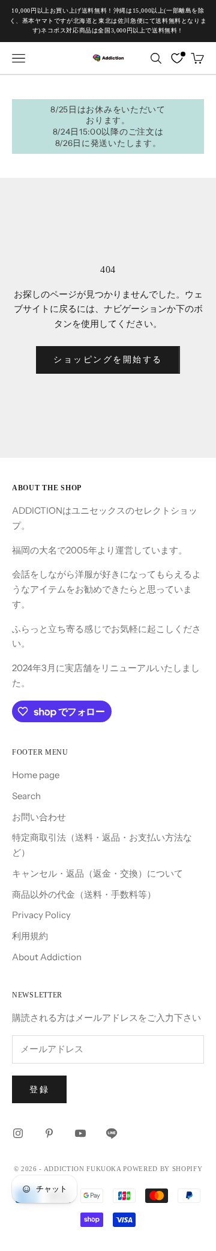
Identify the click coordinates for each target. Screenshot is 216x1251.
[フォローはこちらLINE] (112, 1133)
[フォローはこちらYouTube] (80, 1133)
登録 (39, 1089)
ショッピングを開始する (108, 359)
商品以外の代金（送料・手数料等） (84, 894)
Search (26, 796)
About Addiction (47, 957)
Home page (35, 775)
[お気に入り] (177, 58)
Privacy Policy (41, 915)
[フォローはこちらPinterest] (49, 1133)
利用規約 (30, 936)
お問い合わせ (39, 817)
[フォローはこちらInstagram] (18, 1133)
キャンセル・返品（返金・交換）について (97, 873)
